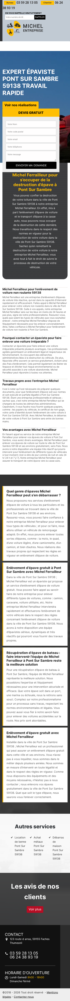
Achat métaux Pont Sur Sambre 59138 (39, 846)
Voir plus (35, 909)
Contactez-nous (24, 996)
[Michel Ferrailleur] (24, 28)
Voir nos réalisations (20, 105)
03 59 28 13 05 (22, 3)
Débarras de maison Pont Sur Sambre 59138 (58, 848)
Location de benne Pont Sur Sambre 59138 (20, 846)
